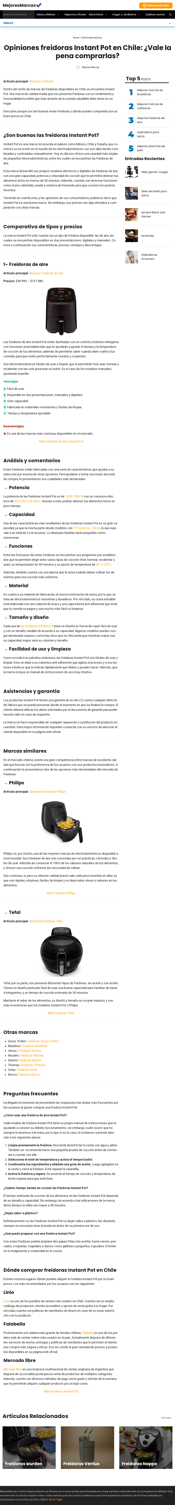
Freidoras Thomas (33, 1065)
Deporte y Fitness (75, 14)
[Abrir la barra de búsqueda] (170, 14)
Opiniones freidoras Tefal (46, 921)
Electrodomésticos (15, 14)
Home (76, 37)
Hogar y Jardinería (124, 14)
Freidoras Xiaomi (30, 1060)
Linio (6, 1301)
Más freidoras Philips (61, 893)
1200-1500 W (74, 496)
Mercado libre (12, 1369)
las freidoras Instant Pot (37, 626)
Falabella (87, 1333)
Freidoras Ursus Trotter (43, 1041)
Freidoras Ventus (29, 1050)
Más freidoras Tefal (61, 1013)
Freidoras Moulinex (34, 1046)
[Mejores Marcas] (22, 5)
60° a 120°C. (104, 564)
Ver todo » (166, 1418)
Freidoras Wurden (32, 1055)
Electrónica (96, 14)
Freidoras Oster (27, 1070)
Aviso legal (55, 1499)
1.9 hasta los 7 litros (86, 528)
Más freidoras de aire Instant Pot (61, 441)
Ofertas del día (158, 5)
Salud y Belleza (46, 14)
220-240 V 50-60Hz (27, 501)
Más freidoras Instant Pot (61, 1391)
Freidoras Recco (29, 1074)
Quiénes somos (155, 14)
